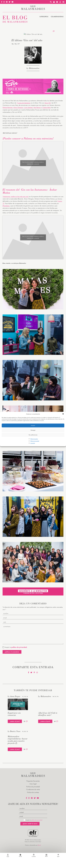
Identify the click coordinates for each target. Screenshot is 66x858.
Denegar (33, 430)
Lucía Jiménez (28, 107)
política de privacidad (36, 820)
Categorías (43, 16)
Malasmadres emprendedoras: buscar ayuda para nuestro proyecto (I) (18, 739)
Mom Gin (48, 103)
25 (24, 721)
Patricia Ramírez (8, 107)
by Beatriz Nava (14, 731)
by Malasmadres (33, 68)
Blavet (39, 845)
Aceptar (33, 425)
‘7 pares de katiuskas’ (23, 103)
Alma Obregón (18, 107)
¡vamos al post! (15, 721)
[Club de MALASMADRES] (33, 9)
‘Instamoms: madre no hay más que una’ (16, 196)
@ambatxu (6, 206)
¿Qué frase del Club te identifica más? (47, 713)
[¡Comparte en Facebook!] (28, 672)
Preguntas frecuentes (33, 781)
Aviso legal (32, 443)
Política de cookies (34, 439)
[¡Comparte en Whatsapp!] (37, 672)
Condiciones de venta (33, 789)
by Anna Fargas (14, 696)
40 (55, 721)
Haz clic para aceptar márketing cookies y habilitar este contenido (33, 163)
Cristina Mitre (46, 107)
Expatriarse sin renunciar (14, 713)
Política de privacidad (34, 441)
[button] (63, 414)
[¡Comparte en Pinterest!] (34, 672)
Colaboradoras (57, 16)
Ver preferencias (33, 435)
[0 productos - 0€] (54, 2)
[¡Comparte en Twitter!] (31, 672)
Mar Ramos (37, 107)
